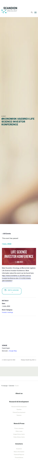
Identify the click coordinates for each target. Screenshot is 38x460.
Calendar (11, 385)
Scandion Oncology (9, 10)
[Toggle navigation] (35, 12)
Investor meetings (7, 312)
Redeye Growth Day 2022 (28, 360)
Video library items (19, 437)
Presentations (19, 457)
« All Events (6, 233)
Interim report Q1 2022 (9, 360)
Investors (19, 448)
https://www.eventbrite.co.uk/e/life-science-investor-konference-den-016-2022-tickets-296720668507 (16, 278)
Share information (19, 451)
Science (19, 415)
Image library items (19, 434)
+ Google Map (12, 351)
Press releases (19, 428)
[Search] (31, 12)
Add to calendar (13, 290)
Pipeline (19, 409)
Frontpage (4, 385)
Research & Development (19, 406)
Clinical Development (19, 412)
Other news (19, 431)
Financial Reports (19, 454)
